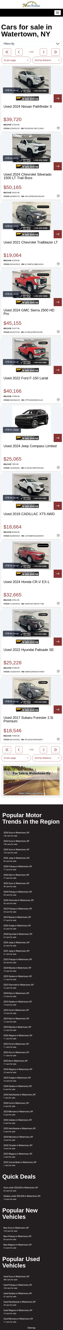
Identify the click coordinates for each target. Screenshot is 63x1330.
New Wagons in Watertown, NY (18, 1246)
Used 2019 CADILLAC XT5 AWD (29, 514)
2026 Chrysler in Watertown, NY (18, 1147)
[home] (31, 4)
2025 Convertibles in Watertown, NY (20, 1164)
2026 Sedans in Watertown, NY (18, 1121)
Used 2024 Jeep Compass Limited (30, 446)
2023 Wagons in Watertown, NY (18, 1155)
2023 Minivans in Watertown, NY (18, 1113)
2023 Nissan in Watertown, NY (17, 918)
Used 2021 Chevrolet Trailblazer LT (31, 242)
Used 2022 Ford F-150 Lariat (26, 378)
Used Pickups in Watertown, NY (18, 1286)
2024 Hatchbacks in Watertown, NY (20, 1096)
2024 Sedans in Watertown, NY (18, 1087)
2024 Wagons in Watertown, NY (18, 1071)
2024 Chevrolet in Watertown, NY (19, 901)
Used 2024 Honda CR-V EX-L (27, 582)
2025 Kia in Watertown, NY (16, 1062)
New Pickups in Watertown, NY (18, 1238)
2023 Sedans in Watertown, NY (18, 1003)
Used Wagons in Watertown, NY (18, 1312)
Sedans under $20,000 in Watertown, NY (22, 1197)
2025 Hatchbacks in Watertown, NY (20, 1130)
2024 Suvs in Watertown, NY (16, 834)
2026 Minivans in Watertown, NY (18, 1138)
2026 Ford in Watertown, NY (16, 1104)
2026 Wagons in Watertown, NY (18, 1037)
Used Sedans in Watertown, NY (18, 1295)
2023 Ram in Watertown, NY (16, 1020)
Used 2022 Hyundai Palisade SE (29, 650)
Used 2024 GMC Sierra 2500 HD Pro (29, 311)
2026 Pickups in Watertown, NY (18, 868)
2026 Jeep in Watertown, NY (17, 859)
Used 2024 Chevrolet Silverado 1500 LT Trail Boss (27, 176)
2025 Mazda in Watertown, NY (17, 1028)
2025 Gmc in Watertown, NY (16, 1054)
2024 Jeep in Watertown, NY (17, 944)
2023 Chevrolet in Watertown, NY (19, 986)
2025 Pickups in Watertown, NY (18, 961)
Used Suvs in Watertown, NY (16, 1278)
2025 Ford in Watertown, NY (16, 1011)
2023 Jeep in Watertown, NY (17, 952)
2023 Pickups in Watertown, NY (18, 910)
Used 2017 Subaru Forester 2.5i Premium (28, 719)
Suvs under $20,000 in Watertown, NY (21, 1189)
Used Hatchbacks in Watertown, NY (20, 1303)
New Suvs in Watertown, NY (16, 1229)
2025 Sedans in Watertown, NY (18, 978)
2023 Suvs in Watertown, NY (16, 842)
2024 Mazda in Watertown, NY (17, 969)
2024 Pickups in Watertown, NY (18, 893)
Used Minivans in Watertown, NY (18, 1320)
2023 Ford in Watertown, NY (16, 1045)
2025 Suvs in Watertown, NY (16, 885)
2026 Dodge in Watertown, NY (17, 927)
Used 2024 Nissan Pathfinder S (28, 106)
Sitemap (31, 1328)
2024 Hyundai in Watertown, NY (18, 935)
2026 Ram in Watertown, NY (16, 876)
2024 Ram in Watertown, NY (16, 994)
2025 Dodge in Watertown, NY (17, 1079)
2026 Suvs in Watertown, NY (16, 851)
